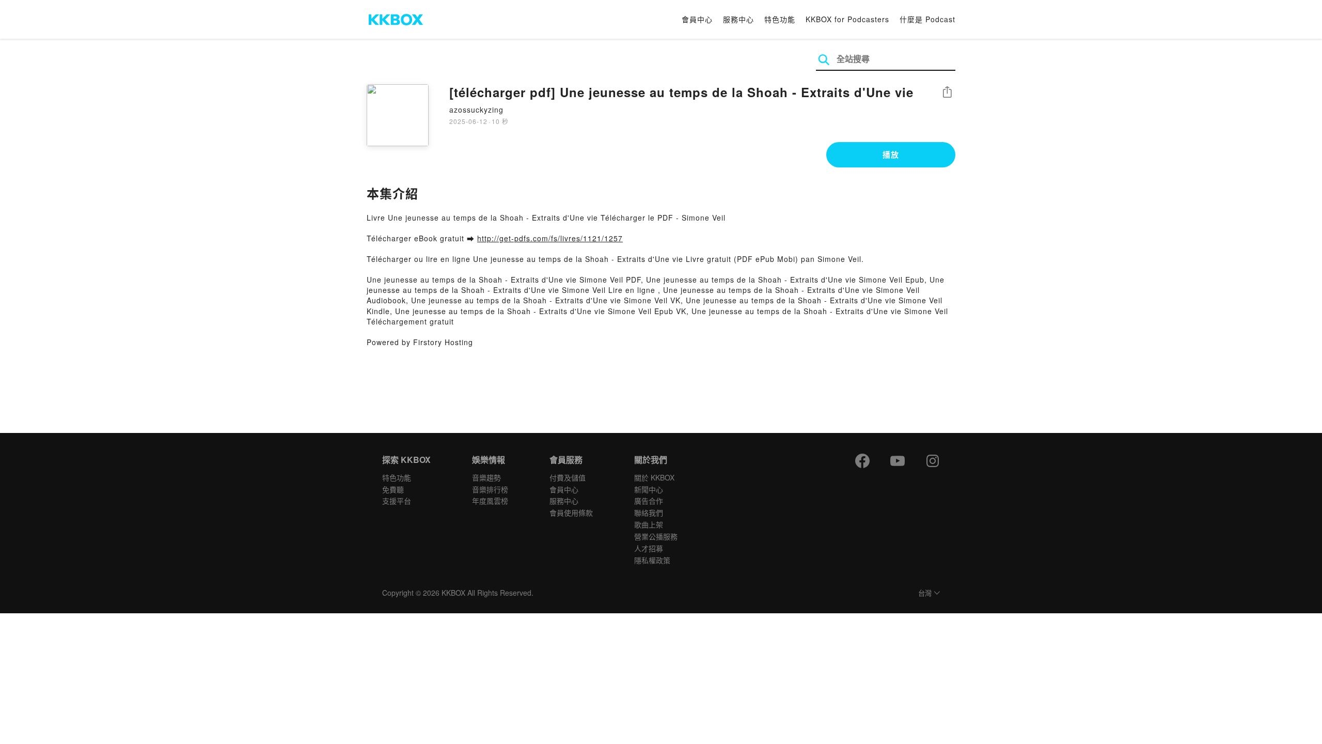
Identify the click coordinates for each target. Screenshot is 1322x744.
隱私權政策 (652, 560)
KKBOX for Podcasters (847, 19)
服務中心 (738, 19)
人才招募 (648, 548)
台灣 (925, 593)
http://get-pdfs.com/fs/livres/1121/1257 (550, 238)
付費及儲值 (567, 477)
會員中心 (697, 19)
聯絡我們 (648, 512)
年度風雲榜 (490, 500)
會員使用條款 (571, 512)
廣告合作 (648, 500)
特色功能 (779, 19)
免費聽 (393, 489)
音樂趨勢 (486, 477)
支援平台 (396, 500)
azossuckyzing (476, 109)
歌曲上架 (648, 524)
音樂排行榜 (490, 489)
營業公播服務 (656, 536)
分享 (947, 93)
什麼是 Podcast (927, 19)
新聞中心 (648, 489)
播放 (891, 154)
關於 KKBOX (654, 477)
